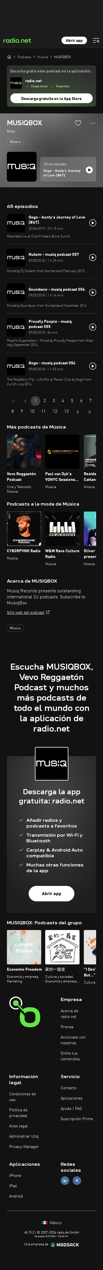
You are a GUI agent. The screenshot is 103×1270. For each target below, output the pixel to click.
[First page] (13, 401)
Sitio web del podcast (25, 613)
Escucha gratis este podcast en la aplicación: (50, 71)
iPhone (15, 1176)
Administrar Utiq (24, 1137)
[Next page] (77, 411)
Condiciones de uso (22, 1097)
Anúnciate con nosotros (73, 1040)
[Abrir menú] (96, 40)
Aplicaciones (71, 1098)
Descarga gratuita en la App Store (51, 99)
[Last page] (89, 411)
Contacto (68, 1088)
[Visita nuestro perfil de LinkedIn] (65, 1181)
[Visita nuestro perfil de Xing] (77, 1181)
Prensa (67, 1027)
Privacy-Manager (24, 1147)
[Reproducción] (89, 169)
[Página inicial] (9, 56)
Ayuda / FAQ (71, 1109)
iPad (13, 1186)
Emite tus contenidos (70, 1056)
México (55, 1223)
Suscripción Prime (77, 1119)
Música (15, 142)
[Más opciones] (93, 123)
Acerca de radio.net (69, 1014)
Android (16, 1196)
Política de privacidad (18, 1113)
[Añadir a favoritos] (78, 122)
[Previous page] (25, 401)
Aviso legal (18, 1126)
